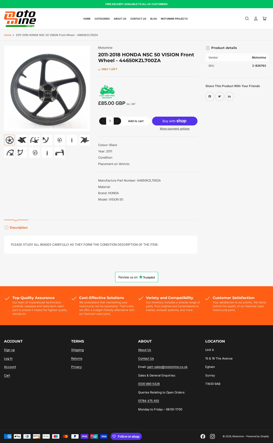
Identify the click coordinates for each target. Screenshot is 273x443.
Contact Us (138, 18)
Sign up (9, 350)
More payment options (174, 128)
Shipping (77, 350)
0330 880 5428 (149, 384)
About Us (120, 18)
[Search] (247, 18)
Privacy (76, 367)
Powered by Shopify (257, 436)
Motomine (105, 48)
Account (10, 367)
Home (87, 18)
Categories (102, 18)
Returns (76, 358)
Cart (7, 375)
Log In (8, 358)
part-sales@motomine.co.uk (167, 367)
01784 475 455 (148, 401)
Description (19, 227)
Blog (153, 18)
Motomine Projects (174, 18)
